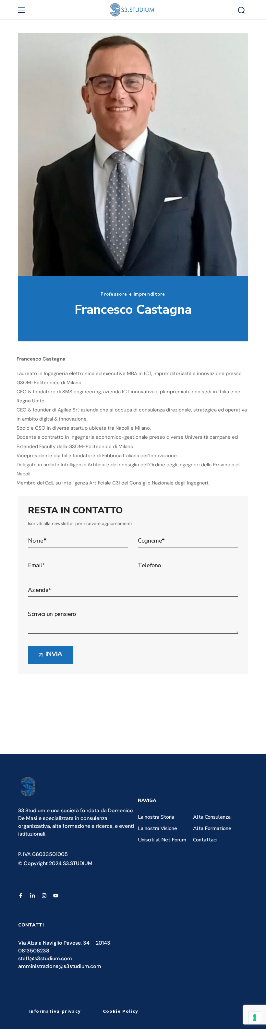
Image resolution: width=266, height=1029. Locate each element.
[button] (241, 10)
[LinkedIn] (32, 895)
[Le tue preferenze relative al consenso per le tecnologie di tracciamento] (254, 1017)
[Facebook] (20, 895)
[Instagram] (44, 895)
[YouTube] (55, 895)
